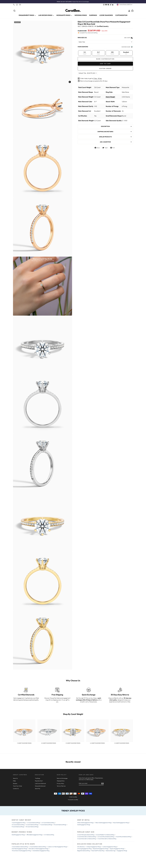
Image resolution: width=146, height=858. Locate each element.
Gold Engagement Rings (83, 824)
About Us (15, 778)
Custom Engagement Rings (109, 846)
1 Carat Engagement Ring (18, 822)
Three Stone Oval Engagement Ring (21, 850)
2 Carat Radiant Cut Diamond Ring (105, 834)
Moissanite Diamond (40, 786)
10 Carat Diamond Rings (32, 826)
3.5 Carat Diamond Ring (18, 824)
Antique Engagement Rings (93, 846)
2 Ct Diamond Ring (49, 834)
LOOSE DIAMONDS (106, 15)
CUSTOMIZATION (121, 15)
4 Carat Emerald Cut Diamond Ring (86, 838)
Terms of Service (61, 786)
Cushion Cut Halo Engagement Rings (57, 846)
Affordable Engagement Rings (34, 834)
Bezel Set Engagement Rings (100, 848)
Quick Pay (37, 788)
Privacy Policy (60, 783)
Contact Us (16, 788)
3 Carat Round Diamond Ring (123, 836)
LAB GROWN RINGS (45, 15)
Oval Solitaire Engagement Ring (41, 850)
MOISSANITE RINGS (63, 15)
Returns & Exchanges (62, 778)
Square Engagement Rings (117, 848)
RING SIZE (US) (82, 37)
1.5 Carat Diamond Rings (33, 822)
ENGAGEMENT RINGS (26, 15)
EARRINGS (93, 15)
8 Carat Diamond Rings (60, 824)
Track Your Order (17, 786)
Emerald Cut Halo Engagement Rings (38, 848)
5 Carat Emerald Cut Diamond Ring (107, 838)
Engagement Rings (122, 850)
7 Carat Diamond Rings (46, 824)
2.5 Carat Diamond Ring (48, 822)
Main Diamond (83, 46)
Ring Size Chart (39, 781)
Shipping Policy (61, 781)
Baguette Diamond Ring (83, 850)
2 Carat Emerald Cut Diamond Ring (86, 836)
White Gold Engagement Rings (85, 822)
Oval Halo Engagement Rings (19, 848)
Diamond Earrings (110, 850)
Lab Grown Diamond (40, 783)
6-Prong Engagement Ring (84, 848)
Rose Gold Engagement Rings (121, 822)
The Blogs (37, 778)
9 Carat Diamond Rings (18, 826)
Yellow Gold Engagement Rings (103, 822)
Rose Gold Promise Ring (98, 850)
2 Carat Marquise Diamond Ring (85, 834)
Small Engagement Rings (18, 834)
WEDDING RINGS (81, 15)
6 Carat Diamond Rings (32, 824)
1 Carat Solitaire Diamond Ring (20, 846)
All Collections (81, 846)
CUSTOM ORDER (105, 68)
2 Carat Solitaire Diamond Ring (38, 846)
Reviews (15, 783)
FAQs (14, 781)
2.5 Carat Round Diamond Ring (106, 836)
